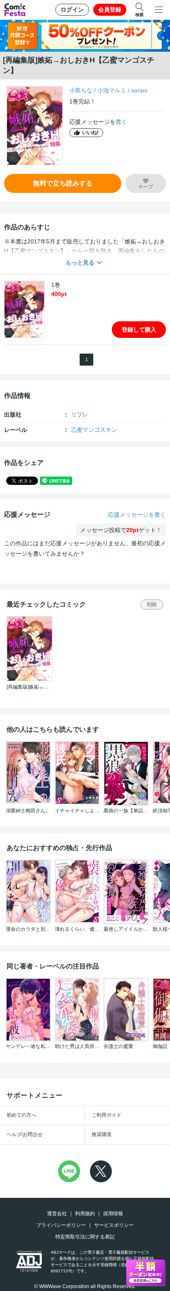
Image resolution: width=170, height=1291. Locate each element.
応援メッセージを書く (137, 515)
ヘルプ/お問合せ (24, 1134)
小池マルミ (111, 90)
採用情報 (113, 1213)
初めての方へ (21, 1115)
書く (121, 121)
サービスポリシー (114, 1225)
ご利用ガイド (106, 1115)
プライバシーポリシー (61, 1225)
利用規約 (85, 1213)
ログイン (72, 9)
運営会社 (57, 1213)
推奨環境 (101, 1134)
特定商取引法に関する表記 (85, 1237)
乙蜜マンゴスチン (94, 429)
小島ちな (80, 90)
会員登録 (109, 9)
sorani (139, 90)
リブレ (79, 414)
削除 (152, 604)
